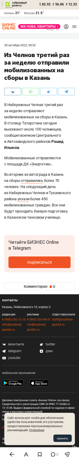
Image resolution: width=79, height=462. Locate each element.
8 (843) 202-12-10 (14, 319)
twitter (50, 344)
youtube (13, 358)
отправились (32, 180)
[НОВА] (38, 26)
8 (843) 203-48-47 (39, 319)
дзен (49, 351)
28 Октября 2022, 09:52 (20, 45)
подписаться (39, 262)
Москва (29, 13)
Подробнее (36, 430)
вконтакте (15, 344)
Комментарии (39, 286)
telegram (14, 351)
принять (62, 438)
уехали (23, 199)
